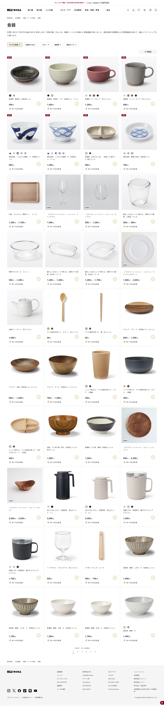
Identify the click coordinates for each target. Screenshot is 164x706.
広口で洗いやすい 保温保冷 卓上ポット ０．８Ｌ (100, 511)
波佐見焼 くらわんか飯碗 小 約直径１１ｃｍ (24, 158)
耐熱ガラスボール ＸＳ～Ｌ (19, 272)
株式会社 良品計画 (140, 685)
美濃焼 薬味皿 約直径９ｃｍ (20, 99)
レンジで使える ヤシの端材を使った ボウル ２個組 (138, 391)
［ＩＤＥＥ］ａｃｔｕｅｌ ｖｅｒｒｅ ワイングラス (62, 215)
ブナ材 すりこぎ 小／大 (94, 568)
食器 (39, 18)
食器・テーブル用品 (29, 18)
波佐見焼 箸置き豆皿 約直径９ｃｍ (136, 157)
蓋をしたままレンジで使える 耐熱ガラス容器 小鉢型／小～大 (138, 215)
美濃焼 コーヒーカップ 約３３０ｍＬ (137, 99)
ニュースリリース (139, 672)
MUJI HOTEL (87, 689)
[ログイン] (133, 10)
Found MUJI (86, 682)
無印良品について (139, 682)
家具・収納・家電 (92, 10)
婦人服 (30, 10)
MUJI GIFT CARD (113, 682)
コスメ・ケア (65, 10)
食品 (108, 10)
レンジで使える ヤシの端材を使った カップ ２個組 (100, 391)
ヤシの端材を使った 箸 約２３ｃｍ (98, 332)
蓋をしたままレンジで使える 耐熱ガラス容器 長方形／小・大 (62, 273)
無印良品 (9, 18)
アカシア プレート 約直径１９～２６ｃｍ (138, 329)
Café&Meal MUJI (88, 675)
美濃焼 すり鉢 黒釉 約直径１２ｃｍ (99, 447)
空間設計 (59, 685)
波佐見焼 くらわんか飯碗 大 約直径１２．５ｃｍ (62, 158)
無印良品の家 (87, 672)
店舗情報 (59, 672)
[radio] (10, 95)
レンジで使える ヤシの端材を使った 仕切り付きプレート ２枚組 (24, 451)
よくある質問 (61, 689)
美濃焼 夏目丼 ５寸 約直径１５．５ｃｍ (62, 99)
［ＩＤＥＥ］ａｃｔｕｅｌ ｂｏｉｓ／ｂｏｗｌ (24, 508)
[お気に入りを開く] (139, 10)
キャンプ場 (86, 679)
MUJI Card (111, 679)
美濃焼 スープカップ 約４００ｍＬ (98, 99)
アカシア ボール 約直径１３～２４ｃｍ (62, 387)
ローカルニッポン (62, 679)
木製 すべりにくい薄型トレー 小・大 (23, 214)
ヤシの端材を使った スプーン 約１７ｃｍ (62, 332)
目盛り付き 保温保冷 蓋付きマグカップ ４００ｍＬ (138, 511)
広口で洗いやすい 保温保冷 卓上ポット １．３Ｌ (62, 511)
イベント (59, 675)
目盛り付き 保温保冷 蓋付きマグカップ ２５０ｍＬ (24, 571)
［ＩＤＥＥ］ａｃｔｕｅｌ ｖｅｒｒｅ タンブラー (100, 215)
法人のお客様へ (113, 685)
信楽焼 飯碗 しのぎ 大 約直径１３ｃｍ (138, 568)
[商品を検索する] (128, 10)
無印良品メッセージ (140, 679)
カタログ (111, 675)
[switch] (38, 104)
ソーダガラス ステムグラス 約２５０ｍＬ (62, 568)
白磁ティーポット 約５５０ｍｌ (20, 329)
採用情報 (136, 675)
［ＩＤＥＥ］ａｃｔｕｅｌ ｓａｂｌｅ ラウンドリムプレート (138, 273)
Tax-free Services (113, 689)
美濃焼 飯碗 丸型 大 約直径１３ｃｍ (62, 628)
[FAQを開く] (150, 10)
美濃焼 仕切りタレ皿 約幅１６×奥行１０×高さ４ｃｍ (100, 158)
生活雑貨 (77, 10)
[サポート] (155, 10)
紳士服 (39, 10)
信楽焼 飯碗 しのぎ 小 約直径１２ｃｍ (24, 628)
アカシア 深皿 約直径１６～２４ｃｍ (23, 387)
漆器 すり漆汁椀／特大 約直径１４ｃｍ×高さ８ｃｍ (62, 448)
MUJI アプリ (112, 672)
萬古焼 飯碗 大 (129, 631)
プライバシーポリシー (14, 697)
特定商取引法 (39, 697)
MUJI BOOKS (87, 685)
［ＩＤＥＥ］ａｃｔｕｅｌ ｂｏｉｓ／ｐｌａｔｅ (138, 448)
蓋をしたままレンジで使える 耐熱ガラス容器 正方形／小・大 (100, 273)
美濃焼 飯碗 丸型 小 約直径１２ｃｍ (100, 628)
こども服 (49, 10)
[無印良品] (14, 672)
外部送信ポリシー (27, 697)
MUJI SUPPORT (62, 682)
